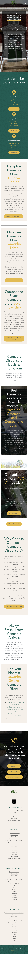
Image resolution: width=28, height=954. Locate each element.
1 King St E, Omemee (15, 833)
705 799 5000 (14, 104)
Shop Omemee (14, 818)
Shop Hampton (14, 817)
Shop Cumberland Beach (14, 820)
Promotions (14, 815)
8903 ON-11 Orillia (14, 872)
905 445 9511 (14, 126)
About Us (14, 813)
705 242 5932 (14, 148)
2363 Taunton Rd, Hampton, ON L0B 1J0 (14, 913)
